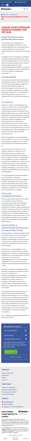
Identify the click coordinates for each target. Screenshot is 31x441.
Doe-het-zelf (13, 14)
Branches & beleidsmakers (9, 390)
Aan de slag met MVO (11, 330)
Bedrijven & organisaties (8, 387)
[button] (27, 9)
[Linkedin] (7, 5)
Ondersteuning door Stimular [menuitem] (12, 339)
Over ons (4, 380)
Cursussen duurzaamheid (9, 392)
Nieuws (4, 377)
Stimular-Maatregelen (8, 394)
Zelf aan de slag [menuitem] (8, 335)
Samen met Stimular (8, 373)
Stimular (5, 14)
